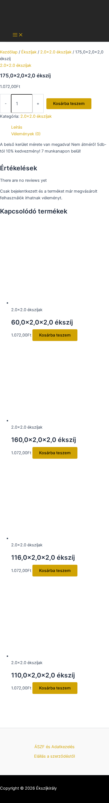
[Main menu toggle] (18, 35)
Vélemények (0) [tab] (26, 133)
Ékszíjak (29, 52)
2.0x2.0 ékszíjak (56, 52)
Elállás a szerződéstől (54, 756)
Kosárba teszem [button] (55, 335)
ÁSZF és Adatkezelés (54, 746)
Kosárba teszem (69, 103)
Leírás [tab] (16, 127)
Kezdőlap (9, 52)
